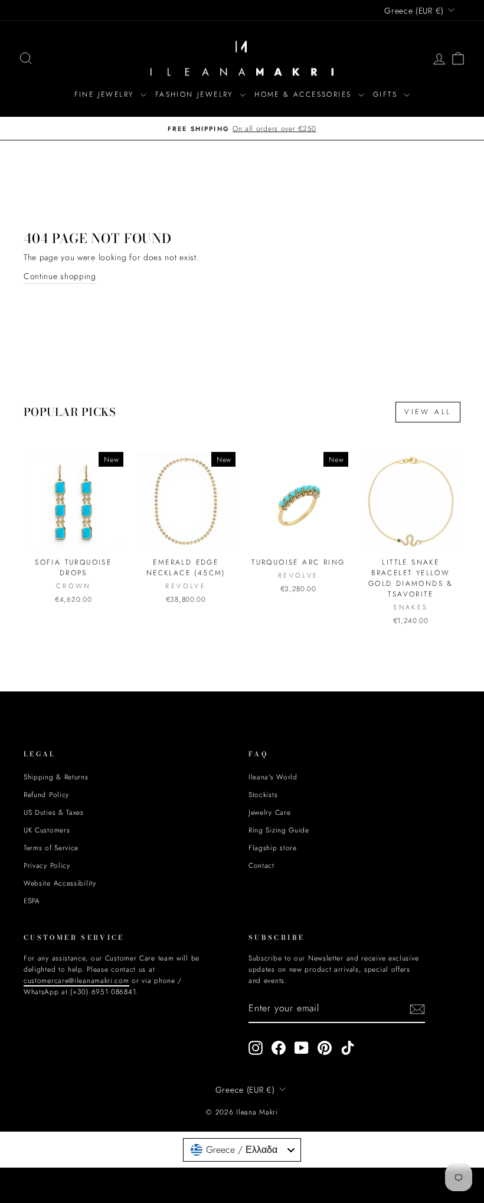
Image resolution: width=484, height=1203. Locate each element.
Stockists (262, 794)
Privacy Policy (47, 865)
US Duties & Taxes (54, 812)
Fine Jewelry (106, 94)
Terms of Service (51, 848)
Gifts (387, 94)
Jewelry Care (269, 812)
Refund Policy (46, 794)
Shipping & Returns (56, 777)
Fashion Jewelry (196, 94)
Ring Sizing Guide (278, 830)
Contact (261, 865)
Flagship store (272, 848)
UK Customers (47, 830)
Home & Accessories (304, 94)
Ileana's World (272, 777)
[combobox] (242, 1150)
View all (428, 412)
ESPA (32, 901)
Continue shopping (60, 276)
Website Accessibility (60, 883)
